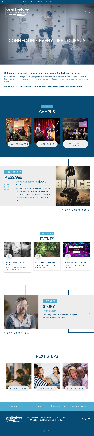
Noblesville (11, 2)
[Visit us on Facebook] (82, 419)
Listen (6, 187)
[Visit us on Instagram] (85, 419)
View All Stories (15, 333)
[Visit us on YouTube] (89, 419)
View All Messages (74, 210)
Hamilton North (26, 2)
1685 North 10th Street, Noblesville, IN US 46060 (43, 417)
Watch (6, 184)
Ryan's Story (49, 311)
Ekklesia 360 (47, 431)
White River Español (45, 2)
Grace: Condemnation (27, 182)
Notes (6, 189)
